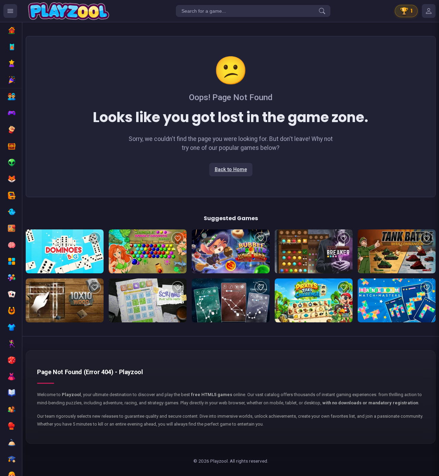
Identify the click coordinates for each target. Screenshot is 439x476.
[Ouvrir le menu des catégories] (10, 11)
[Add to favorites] (94, 238)
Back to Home (231, 169)
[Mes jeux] (429, 11)
